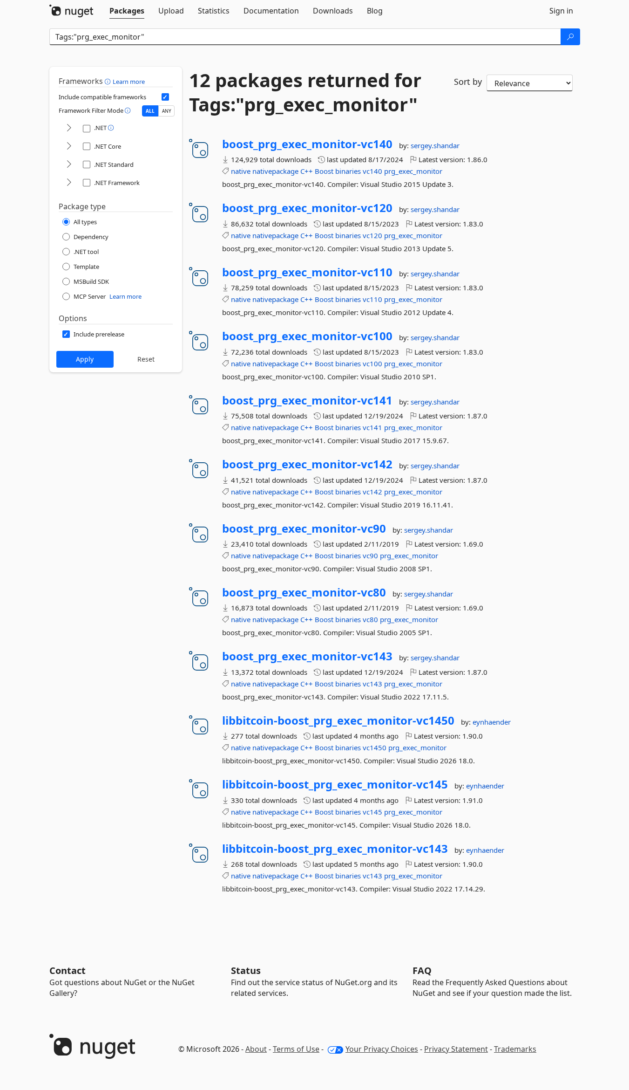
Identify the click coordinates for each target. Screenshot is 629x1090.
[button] (109, 81)
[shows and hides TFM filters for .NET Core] (69, 146)
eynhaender (492, 722)
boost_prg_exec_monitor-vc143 (307, 656)
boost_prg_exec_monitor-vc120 (307, 208)
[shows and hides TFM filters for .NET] (69, 128)
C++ (306, 171)
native (240, 171)
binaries (348, 171)
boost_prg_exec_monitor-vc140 (307, 144)
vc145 (372, 811)
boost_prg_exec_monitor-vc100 (307, 336)
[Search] (570, 36)
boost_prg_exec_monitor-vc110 (307, 272)
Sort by (468, 81)
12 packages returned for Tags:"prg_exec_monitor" (305, 92)
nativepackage (275, 171)
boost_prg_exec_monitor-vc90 (304, 528)
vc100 (372, 363)
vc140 (372, 171)
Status (246, 970)
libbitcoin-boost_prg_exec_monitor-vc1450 (338, 720)
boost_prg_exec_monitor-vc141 (307, 400)
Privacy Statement (456, 1049)
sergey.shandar (435, 145)
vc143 (372, 683)
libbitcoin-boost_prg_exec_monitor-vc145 (335, 784)
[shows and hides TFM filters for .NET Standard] (69, 165)
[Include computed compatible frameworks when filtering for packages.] (165, 96)
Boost (324, 171)
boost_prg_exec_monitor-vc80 (304, 592)
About (256, 1049)
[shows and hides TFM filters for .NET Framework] (69, 183)
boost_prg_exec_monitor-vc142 (307, 464)
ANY (166, 111)
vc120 (372, 235)
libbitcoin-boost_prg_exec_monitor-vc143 (335, 848)
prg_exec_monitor (413, 171)
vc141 (372, 427)
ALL (150, 111)
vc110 (372, 299)
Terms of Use (296, 1049)
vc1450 (374, 747)
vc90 (370, 555)
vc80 (370, 619)
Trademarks (515, 1049)
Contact (67, 970)
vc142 (372, 491)
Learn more (129, 81)
